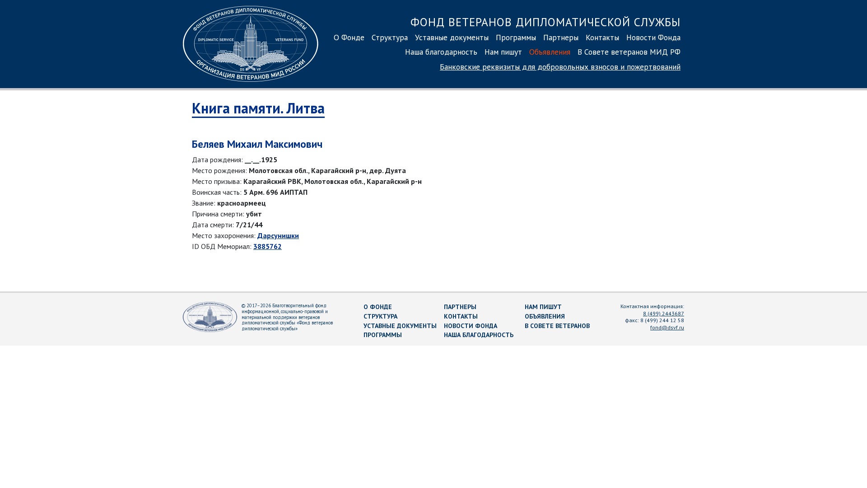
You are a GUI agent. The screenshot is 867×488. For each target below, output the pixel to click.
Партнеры (560, 37)
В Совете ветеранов (557, 326)
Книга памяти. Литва (258, 108)
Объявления (549, 52)
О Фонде (349, 37)
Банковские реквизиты (560, 66)
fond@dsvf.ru (667, 327)
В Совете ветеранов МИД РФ (629, 52)
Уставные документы (452, 37)
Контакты (602, 37)
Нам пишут (503, 52)
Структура (390, 37)
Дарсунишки (278, 235)
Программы (516, 37)
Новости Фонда (653, 37)
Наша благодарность (441, 52)
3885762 (267, 246)
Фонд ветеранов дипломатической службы (545, 21)
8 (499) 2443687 (663, 313)
